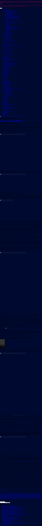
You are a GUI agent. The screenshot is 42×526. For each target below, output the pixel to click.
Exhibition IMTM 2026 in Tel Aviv (6, 521)
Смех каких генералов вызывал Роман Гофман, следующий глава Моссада (12, 523)
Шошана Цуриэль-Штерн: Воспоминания (7, 524)
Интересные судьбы (6, 87)
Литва (4, 47)
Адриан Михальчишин (34, 493)
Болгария (4, 44)
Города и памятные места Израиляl (8, 64)
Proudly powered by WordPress (4, 525)
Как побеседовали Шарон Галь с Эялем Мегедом (8, 505)
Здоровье (4, 97)
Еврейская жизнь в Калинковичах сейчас (10, 18)
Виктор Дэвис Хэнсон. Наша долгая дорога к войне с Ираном (10, 518)
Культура (4, 79)
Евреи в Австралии (6, 76)
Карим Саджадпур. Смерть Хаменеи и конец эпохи (9, 520)
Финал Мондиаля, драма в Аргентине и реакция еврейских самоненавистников (13, 510)
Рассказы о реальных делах (9, 94)
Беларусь (3, 99)
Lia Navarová (29, 493)
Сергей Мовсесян (36, 496)
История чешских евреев (8, 37)
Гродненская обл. (7, 32)
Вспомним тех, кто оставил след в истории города (12, 13)
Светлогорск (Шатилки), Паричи (9, 27)
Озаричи (6, 19)
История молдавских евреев (9, 55)
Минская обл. (7, 29)
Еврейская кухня (7, 92)
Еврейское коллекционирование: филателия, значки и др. (11, 88)
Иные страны (5, 72)
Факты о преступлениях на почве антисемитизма (10, 59)
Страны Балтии (4, 46)
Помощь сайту (4, 113)
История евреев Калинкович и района (8, 10)
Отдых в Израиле (5, 65)
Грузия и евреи (7, 53)
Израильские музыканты (6, 112)
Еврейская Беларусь (4, 9)
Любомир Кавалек (16, 495)
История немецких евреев (8, 39)
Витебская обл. (7, 30)
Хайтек (4, 80)
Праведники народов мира (7, 57)
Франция (4, 41)
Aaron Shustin (18, 498)
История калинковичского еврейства (10, 11)
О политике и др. (5, 101)
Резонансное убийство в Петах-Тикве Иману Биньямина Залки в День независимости (14, 513)
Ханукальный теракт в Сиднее (6, 522)
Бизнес (4, 95)
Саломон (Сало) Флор (31, 496)
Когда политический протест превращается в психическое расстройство (12, 507)
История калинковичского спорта (9, 15)
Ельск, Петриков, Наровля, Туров (9, 26)
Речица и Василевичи (8, 24)
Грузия (4, 52)
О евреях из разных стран (6, 71)
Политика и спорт (5, 109)
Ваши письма (7, 20)
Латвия (4, 48)
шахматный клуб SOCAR (27, 497)
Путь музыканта (5, 110)
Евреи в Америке (5, 69)
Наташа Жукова (36, 495)
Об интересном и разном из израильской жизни (10, 63)
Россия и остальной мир (6, 81)
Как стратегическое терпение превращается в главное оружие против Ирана (12, 506)
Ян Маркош (9, 498)
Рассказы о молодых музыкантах (7, 111)
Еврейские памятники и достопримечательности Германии (11, 45)
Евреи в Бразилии (5, 75)
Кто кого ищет (9, 22)
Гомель (6, 23)
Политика (4, 78)
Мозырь (6, 25)
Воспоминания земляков (8, 14)
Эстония (4, 50)
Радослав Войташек (21, 496)
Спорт (2, 106)
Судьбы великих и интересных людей (8, 104)
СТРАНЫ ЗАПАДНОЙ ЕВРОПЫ (6, 34)
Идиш (4, 85)
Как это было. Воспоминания (9, 33)
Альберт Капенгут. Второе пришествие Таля (8, 519)
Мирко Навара (31, 495)
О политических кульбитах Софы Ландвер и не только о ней (10, 509)
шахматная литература (3, 497)
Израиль (3, 60)
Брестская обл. (7, 31)
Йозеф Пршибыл (7, 495)
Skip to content (4, 8)
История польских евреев (8, 36)
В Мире (3, 77)
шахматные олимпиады (10, 497)
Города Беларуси (5, 100)
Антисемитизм (4, 58)
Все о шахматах (4, 103)
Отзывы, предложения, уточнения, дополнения (13, 21)
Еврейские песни (5, 66)
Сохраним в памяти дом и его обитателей (11, 12)
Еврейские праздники (6, 83)
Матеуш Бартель (26, 495)
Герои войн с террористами (9, 62)
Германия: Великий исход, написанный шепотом (8, 512)
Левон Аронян (12, 495)
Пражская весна (15, 496)
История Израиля (5, 61)
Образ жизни (3, 90)
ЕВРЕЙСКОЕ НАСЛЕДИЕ (5, 82)
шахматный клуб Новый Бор (35, 497)
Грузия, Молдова (4, 51)
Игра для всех (5, 105)
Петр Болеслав (11, 496)
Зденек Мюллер (2, 495)
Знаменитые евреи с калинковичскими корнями (11, 16)
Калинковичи (5, 102)
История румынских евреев (9, 43)
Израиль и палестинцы (6, 67)
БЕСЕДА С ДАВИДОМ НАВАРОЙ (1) (11, 121)
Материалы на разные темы (7, 89)
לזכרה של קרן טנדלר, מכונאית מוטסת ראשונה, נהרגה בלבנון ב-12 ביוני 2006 (11, 515)
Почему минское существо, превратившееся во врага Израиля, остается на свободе (13, 508)
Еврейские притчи (5, 86)
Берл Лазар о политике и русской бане (7, 516)
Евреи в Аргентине (6, 74)
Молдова (4, 54)
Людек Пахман (22, 495)
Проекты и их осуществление (9, 93)
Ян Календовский (4, 498)
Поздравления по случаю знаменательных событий (12, 17)
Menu (1, 8)
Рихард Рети (25, 496)
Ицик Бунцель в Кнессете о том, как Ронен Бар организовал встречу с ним (12, 511)
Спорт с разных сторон (6, 108)
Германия (4, 38)
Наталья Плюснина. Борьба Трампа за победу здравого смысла (10, 517)
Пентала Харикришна (5, 496)
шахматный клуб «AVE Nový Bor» (18, 497)
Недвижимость (5, 96)
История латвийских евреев (9, 49)
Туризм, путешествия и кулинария (8, 91)
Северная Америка (4, 73)
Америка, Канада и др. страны (6, 68)
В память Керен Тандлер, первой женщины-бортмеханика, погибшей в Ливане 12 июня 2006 (15, 514)
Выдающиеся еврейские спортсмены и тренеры (10, 107)
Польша (4, 35)
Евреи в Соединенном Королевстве (10, 40)
